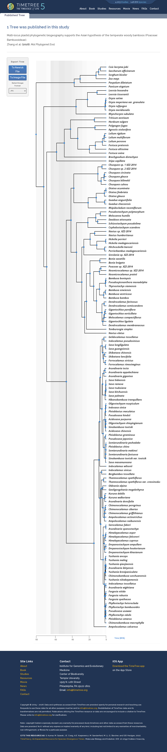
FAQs (144, 8)
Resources (115, 8)
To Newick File (17, 69)
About (83, 8)
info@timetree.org (77, 690)
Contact (154, 8)
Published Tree (15, 15)
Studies (124, 2)
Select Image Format (17, 84)
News (136, 8)
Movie (126, 8)
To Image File (17, 77)
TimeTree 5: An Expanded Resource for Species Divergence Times (52, 739)
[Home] (26, 6)
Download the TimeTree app (128, 666)
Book (92, 8)
